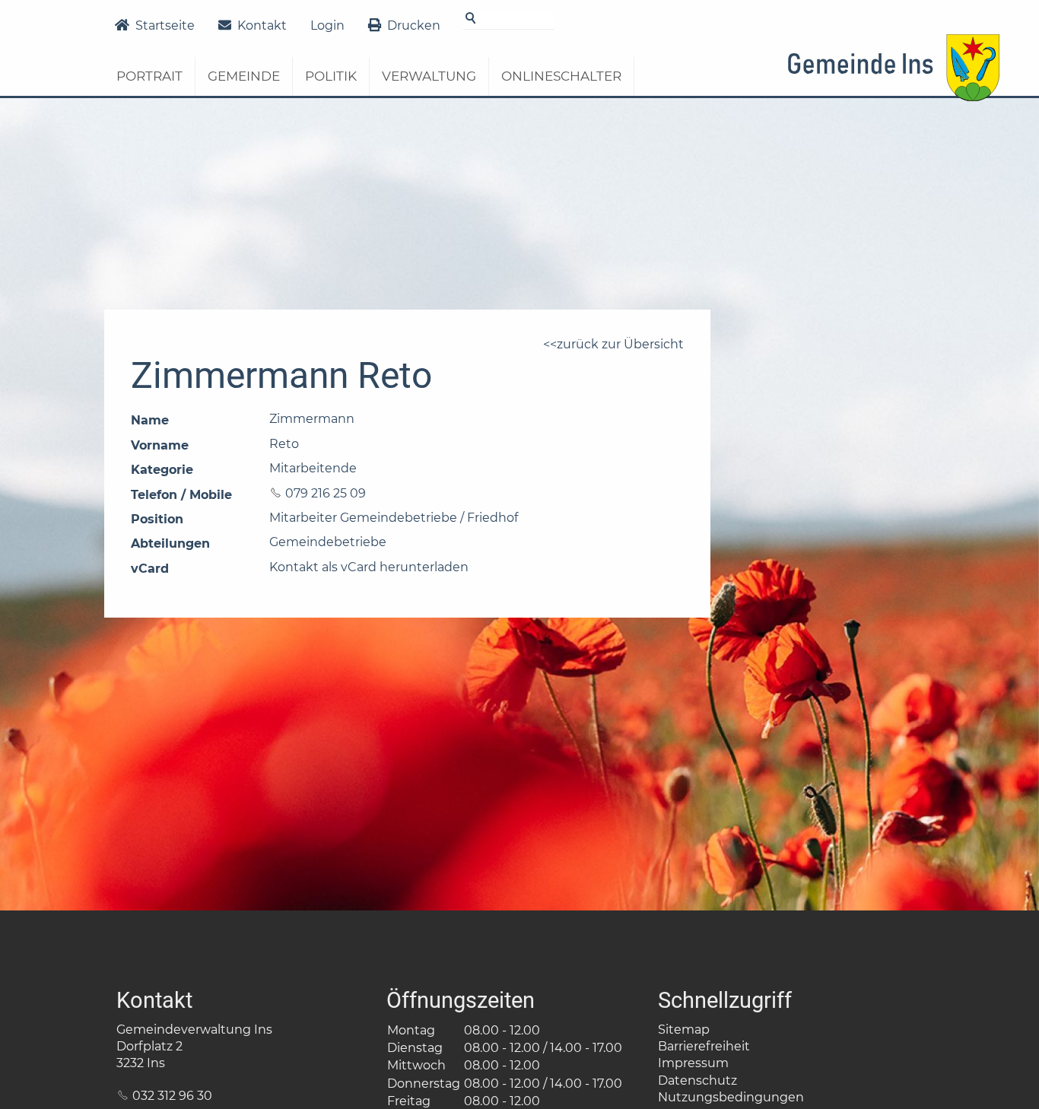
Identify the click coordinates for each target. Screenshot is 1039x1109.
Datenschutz (697, 1080)
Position (157, 519)
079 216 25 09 (325, 493)
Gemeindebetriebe (327, 542)
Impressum (693, 1063)
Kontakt (262, 25)
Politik (331, 76)
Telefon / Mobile (181, 495)
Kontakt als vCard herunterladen (369, 567)
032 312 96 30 (172, 1095)
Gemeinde (244, 76)
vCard (150, 568)
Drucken (413, 25)
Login (327, 25)
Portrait (149, 76)
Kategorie (162, 469)
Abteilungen (170, 543)
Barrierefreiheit (704, 1046)
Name (150, 420)
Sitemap (684, 1029)
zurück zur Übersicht (620, 344)
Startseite (165, 25)
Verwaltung (429, 76)
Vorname (160, 445)
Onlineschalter (561, 76)
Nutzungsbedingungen (731, 1097)
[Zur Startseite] (892, 82)
